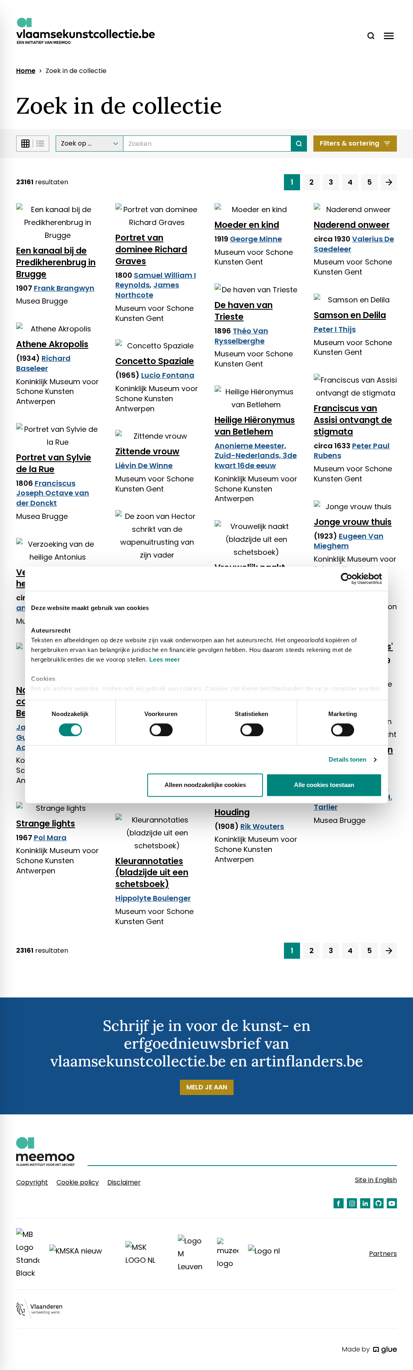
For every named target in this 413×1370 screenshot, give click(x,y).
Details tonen (347, 759)
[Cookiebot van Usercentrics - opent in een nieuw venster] (346, 579)
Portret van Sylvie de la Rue (53, 463)
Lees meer (164, 659)
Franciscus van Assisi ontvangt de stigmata (353, 419)
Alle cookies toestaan (324, 785)
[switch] (161, 729)
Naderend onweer (352, 225)
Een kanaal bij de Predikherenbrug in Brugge (56, 262)
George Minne (256, 239)
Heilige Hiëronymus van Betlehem (255, 425)
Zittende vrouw (147, 451)
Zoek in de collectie (76, 71)
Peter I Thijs (335, 329)
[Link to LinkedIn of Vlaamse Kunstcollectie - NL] (365, 1203)
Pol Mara (50, 838)
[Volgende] (389, 182)
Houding (232, 812)
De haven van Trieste (244, 311)
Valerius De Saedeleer (354, 244)
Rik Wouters (262, 826)
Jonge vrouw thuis (353, 522)
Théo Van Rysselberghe (241, 336)
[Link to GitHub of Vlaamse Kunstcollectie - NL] (378, 1203)
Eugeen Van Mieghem (349, 541)
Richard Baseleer (43, 363)
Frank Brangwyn (64, 288)
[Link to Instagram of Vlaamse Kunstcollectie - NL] (352, 1203)
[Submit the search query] (299, 143)
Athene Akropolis (52, 344)
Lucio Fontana (167, 375)
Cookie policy (77, 1182)
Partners (383, 1253)
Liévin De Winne (144, 465)
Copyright (32, 1182)
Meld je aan (206, 1087)
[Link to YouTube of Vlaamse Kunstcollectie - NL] (392, 1203)
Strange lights (45, 823)
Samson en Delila (350, 315)
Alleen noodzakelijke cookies (205, 785)
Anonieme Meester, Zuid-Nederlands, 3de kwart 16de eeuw (256, 456)
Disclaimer (124, 1182)
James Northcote (147, 290)
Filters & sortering (349, 143)
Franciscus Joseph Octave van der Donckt (52, 493)
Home (25, 71)
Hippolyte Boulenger (153, 898)
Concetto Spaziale (154, 361)
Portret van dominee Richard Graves (151, 249)
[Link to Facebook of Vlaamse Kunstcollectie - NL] (339, 1203)
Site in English (376, 1180)
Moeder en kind (247, 225)
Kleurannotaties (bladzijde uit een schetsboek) (151, 872)
